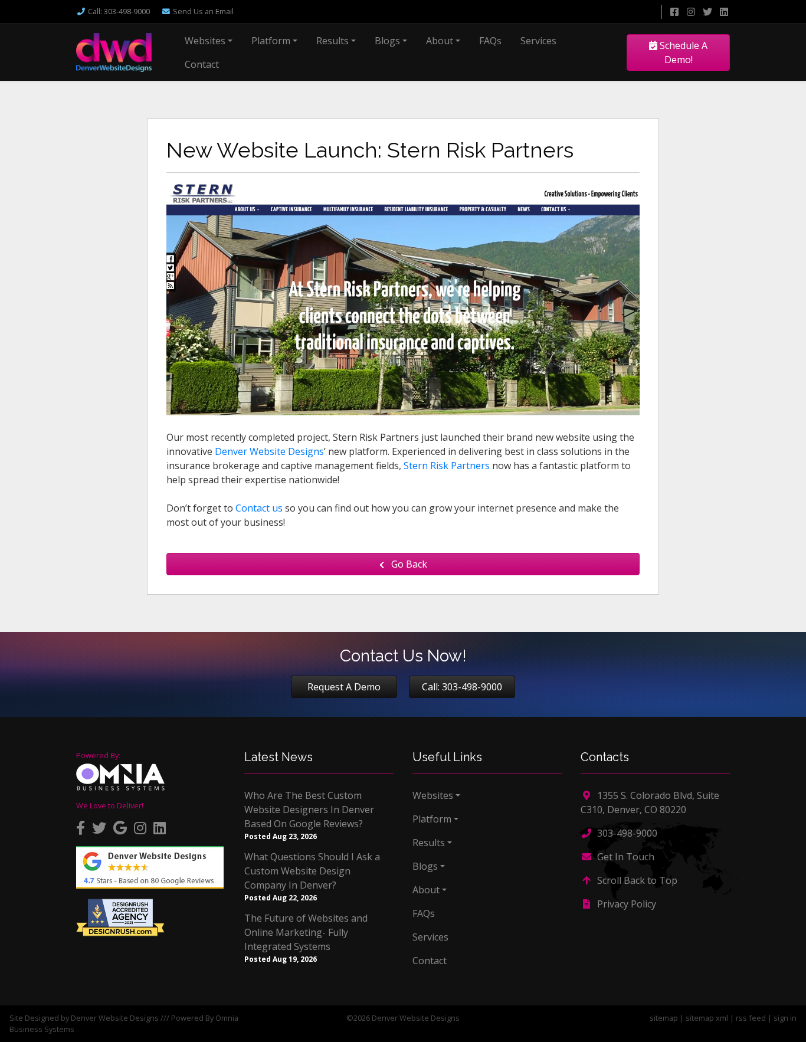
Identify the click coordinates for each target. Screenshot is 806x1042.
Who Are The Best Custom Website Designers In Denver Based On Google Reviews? (309, 809)
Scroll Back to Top (636, 880)
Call (119, 11)
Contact (202, 64)
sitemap (664, 1017)
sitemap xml (707, 1017)
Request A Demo (344, 686)
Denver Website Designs (269, 451)
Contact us (259, 508)
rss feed (751, 1017)
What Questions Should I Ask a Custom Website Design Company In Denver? (312, 871)
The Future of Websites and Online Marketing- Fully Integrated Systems (306, 932)
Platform (270, 40)
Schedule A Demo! (682, 52)
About (439, 40)
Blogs (387, 40)
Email (203, 11)
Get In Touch (624, 856)
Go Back (408, 564)
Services (538, 40)
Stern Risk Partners (447, 465)
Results (332, 40)
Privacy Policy (625, 903)
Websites (205, 40)
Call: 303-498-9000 (462, 686)
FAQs (490, 40)
